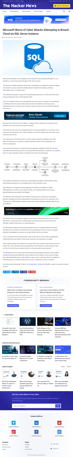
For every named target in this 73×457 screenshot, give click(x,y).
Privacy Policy (28, 449)
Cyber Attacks (26, 11)
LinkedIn (47, 264)
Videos (63, 366)
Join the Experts (46, 305)
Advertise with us (6, 447)
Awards (48, 11)
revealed (5, 255)
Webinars (27, 444)
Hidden (27, 257)
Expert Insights (38, 11)
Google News (33, 264)
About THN (5, 444)
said (12, 90)
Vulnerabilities (14, 11)
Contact (4, 449)
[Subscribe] (58, 406)
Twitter (40, 264)
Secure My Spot (13, 305)
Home (4, 11)
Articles (69, 366)
